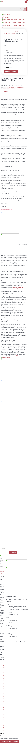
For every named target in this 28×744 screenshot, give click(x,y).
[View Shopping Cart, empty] (26, 2)
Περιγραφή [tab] (6, 91)
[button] (21, 9)
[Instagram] (3, 733)
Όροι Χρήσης (3, 690)
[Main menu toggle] (25, 9)
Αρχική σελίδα (7, 31)
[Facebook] (1, 733)
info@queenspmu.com (2, 571)
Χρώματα (8, 33)
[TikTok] (1, 735)
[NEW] (13, 442)
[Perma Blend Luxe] (5, 357)
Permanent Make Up (11, 87)
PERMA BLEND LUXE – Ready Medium (12, 88)
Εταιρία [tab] (5, 92)
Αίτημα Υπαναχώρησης (3, 724)
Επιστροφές (3, 682)
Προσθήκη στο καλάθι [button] (11, 441)
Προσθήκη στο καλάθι (10, 71)
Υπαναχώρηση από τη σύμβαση (10, 741)
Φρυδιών (13, 33)
